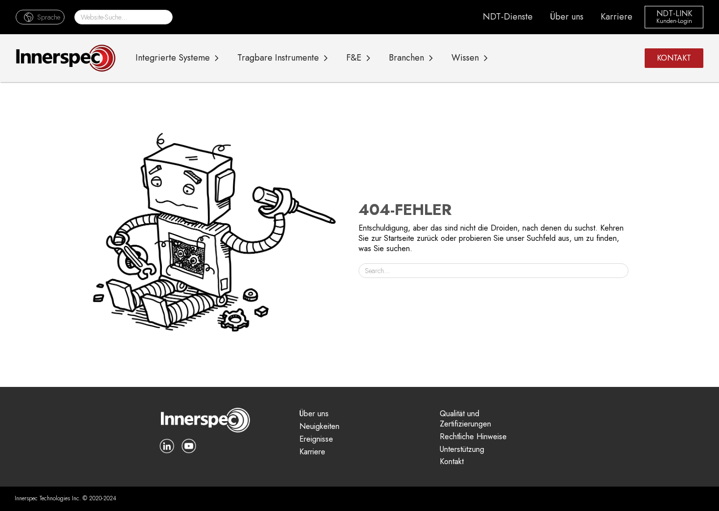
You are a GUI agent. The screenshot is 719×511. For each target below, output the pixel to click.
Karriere (616, 16)
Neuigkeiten (319, 427)
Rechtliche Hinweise (473, 437)
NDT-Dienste (508, 16)
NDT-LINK (674, 14)
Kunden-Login (674, 21)
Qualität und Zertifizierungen (465, 419)
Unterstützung (462, 450)
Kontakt (452, 462)
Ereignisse (316, 439)
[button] (40, 16)
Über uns (567, 16)
